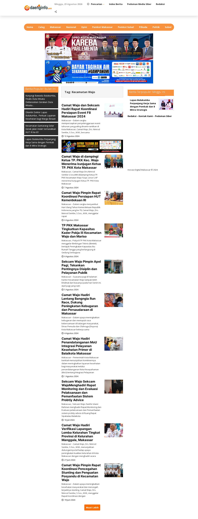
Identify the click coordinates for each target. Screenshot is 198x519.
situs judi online (139, 144)
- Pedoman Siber (162, 116)
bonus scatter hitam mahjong (147, 151)
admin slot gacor (139, 138)
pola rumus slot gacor (142, 132)
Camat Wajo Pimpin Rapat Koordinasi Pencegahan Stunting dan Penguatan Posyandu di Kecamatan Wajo (81, 472)
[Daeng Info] (38, 6)
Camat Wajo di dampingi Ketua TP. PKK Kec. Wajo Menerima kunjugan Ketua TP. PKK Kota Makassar (81, 162)
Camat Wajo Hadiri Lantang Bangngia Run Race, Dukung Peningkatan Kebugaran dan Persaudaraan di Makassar (80, 304)
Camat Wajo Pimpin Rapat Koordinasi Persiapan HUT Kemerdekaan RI (81, 196)
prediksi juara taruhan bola (145, 163)
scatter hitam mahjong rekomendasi (150, 119)
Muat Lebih (92, 507)
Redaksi (132, 116)
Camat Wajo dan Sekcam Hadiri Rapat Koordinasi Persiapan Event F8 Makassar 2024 (80, 110)
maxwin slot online (140, 125)
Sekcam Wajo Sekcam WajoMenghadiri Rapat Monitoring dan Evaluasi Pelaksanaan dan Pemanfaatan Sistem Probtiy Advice (80, 391)
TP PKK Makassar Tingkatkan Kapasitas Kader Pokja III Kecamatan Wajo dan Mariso (81, 230)
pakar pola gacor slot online (145, 157)
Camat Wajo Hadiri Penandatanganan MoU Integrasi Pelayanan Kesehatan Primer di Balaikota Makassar (79, 346)
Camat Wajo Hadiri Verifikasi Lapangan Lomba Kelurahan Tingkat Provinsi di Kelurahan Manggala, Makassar (81, 432)
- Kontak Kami (145, 116)
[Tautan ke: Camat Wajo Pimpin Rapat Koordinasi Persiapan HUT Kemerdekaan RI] (113, 197)
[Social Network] (55, 12)
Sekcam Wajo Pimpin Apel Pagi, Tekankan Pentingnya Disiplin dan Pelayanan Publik (81, 267)
